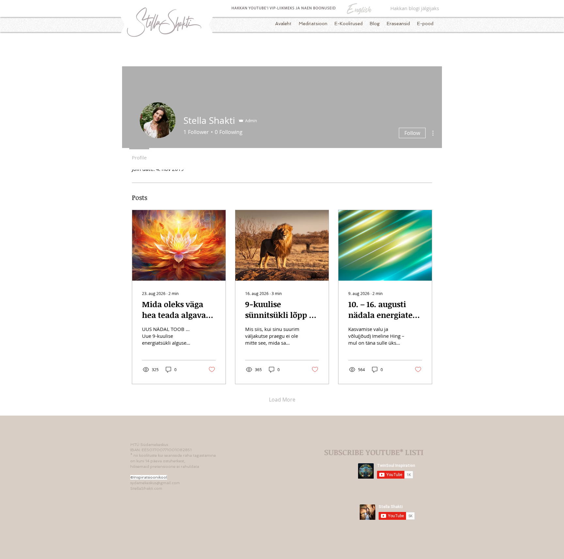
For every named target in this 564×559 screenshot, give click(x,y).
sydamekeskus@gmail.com (155, 483)
